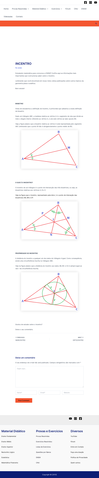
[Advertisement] (49, 41)
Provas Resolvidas (19, 9)
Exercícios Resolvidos (44, 442)
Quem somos (75, 463)
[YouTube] (95, 2)
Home (6, 9)
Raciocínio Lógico (8, 452)
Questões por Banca (43, 452)
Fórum (68, 9)
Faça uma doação (77, 452)
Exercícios (56, 9)
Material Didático (39, 9)
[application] (28, 9)
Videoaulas (8, 17)
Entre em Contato (77, 447)
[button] (96, 23)
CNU (76, 9)
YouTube (74, 436)
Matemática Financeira (9, 463)
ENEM (83, 9)
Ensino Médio (6, 442)
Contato (19, 17)
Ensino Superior (7, 447)
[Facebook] (85, 2)
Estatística (5, 457)
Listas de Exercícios (43, 447)
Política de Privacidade (79, 457)
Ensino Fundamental (8, 436)
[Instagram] (90, 2)
